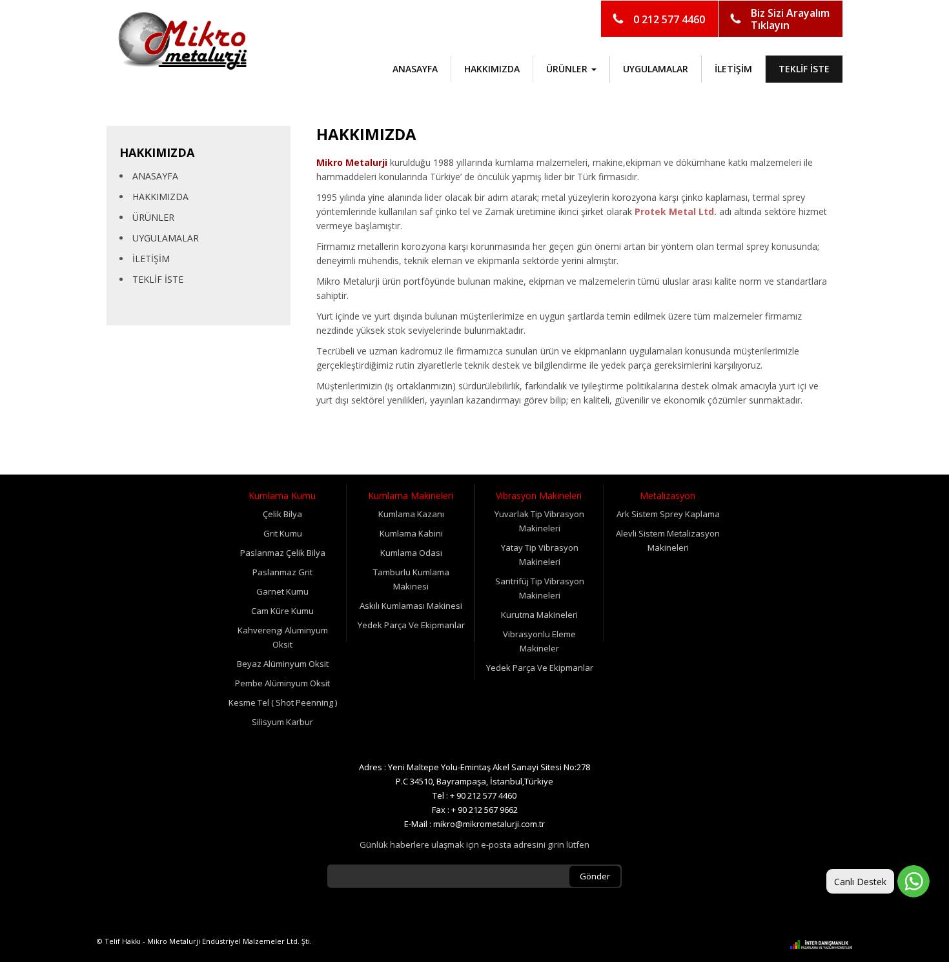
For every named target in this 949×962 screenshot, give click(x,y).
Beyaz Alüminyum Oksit (283, 664)
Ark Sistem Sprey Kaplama (668, 514)
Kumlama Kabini (411, 533)
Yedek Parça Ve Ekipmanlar (411, 625)
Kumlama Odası (411, 552)
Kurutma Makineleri (539, 614)
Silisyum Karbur (282, 722)
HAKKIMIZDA (492, 69)
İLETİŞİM (733, 69)
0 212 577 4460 (669, 19)
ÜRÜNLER (153, 217)
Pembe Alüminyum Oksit (282, 683)
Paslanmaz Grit (282, 572)
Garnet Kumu (282, 591)
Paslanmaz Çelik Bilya (282, 552)
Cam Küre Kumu (282, 611)
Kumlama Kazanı (411, 514)
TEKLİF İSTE (804, 69)
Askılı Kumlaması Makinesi (411, 605)
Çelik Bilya (282, 514)
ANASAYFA (415, 69)
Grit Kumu (282, 533)
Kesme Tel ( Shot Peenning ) (283, 702)
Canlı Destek (860, 881)
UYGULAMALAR (655, 69)
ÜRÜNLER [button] (568, 69)
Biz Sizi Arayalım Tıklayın (790, 19)
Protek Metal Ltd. (676, 211)
